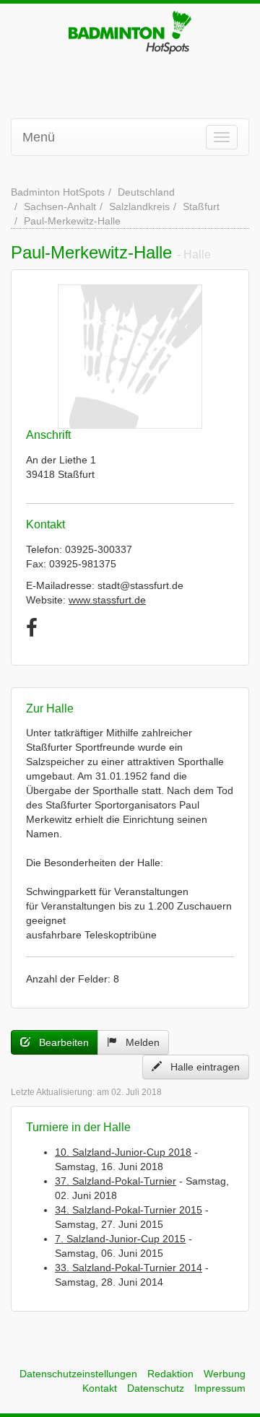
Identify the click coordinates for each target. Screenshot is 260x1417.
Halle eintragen (201, 1067)
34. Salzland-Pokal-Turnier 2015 (128, 1210)
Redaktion (170, 1373)
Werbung (225, 1373)
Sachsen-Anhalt (60, 206)
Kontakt (99, 1388)
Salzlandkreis (139, 206)
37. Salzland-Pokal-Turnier (115, 1181)
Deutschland (146, 192)
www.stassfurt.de (107, 600)
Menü (38, 137)
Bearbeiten (59, 1042)
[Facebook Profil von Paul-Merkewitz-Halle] (32, 628)
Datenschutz (155, 1388)
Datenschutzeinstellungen (78, 1373)
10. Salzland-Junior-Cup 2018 (123, 1152)
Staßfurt (201, 206)
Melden (138, 1042)
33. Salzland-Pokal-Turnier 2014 (128, 1267)
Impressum (220, 1388)
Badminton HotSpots (58, 192)
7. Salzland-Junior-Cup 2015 (120, 1238)
